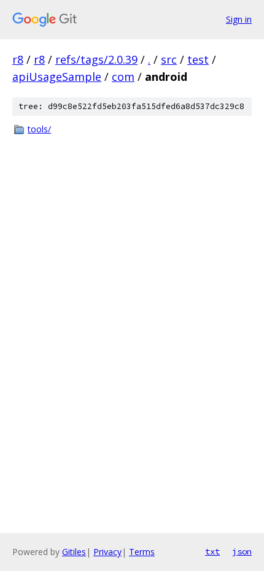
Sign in (239, 19)
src (169, 59)
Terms (142, 552)
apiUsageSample (56, 76)
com (123, 76)
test (198, 59)
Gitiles (74, 552)
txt (212, 551)
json (242, 551)
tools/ (39, 129)
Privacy (107, 552)
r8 (17, 59)
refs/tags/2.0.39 (96, 59)
